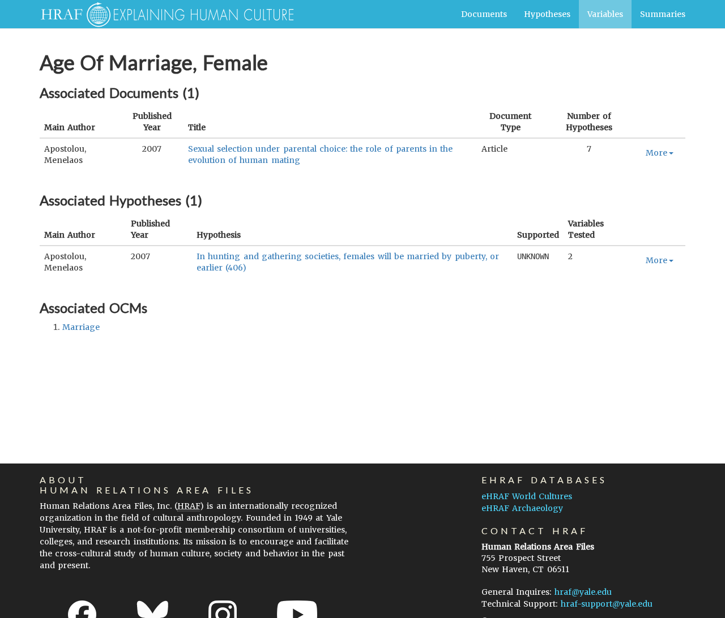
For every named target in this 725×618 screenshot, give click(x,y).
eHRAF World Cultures (526, 496)
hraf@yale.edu (583, 592)
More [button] (656, 153)
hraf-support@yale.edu (606, 604)
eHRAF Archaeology (522, 508)
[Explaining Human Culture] (163, 14)
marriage (81, 327)
